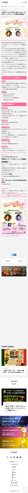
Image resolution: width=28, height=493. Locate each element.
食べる (14, 477)
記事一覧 (14, 464)
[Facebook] (14, 457)
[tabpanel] (14, 362)
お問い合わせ (14, 485)
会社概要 (14, 482)
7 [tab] (16, 364)
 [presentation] (25, 386)
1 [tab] (7, 364)
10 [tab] (20, 364)
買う (14, 474)
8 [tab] (17, 364)
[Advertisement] (14, 292)
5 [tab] (13, 364)
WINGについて (14, 461)
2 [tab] (9, 364)
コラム (14, 480)
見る (14, 472)
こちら (16, 150)
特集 (14, 467)
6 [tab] (14, 364)
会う (14, 469)
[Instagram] (7, 457)
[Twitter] (11, 457)
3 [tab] (10, 364)
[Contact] (20, 457)
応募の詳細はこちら (8, 172)
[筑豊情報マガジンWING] (5, 2)
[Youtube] (17, 457)
